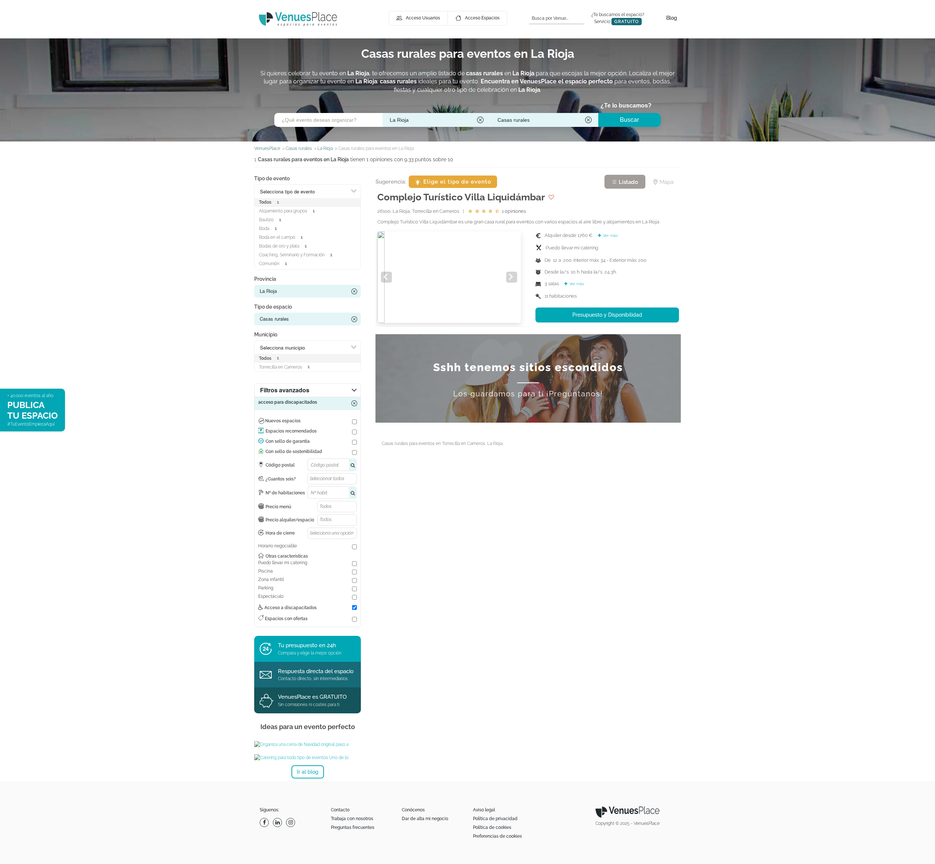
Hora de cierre (280, 533)
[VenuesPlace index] (298, 19)
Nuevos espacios (283, 420)
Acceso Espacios (482, 17)
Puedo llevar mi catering (282, 562)
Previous (386, 277)
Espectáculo (270, 596)
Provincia (265, 279)
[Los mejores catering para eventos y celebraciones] (307, 757)
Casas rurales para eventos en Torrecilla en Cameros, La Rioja (442, 443)
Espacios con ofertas (286, 618)
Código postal (280, 465)
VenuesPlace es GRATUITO (312, 697)
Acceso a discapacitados (290, 607)
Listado (627, 182)
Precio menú (278, 506)
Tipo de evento (272, 178)
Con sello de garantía (288, 441)
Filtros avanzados (284, 390)
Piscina (265, 571)
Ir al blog (307, 772)
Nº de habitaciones (285, 492)
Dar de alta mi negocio (425, 818)
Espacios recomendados (291, 431)
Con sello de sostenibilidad (294, 451)
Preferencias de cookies (497, 836)
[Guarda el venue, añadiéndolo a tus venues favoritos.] (551, 197)
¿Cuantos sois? (281, 479)
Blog (671, 18)
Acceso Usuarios (423, 17)
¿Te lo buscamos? (626, 105)
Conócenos (413, 809)
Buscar (629, 119)
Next (511, 277)
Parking (265, 588)
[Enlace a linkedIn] (278, 822)
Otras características (287, 556)
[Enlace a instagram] (291, 822)
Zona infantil (271, 579)
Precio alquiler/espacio (290, 519)
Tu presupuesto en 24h (307, 645)
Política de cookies (492, 827)
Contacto (340, 809)
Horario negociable (277, 545)
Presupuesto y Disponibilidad (607, 315)
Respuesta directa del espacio (316, 671)
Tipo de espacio (273, 307)
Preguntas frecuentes (352, 827)
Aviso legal (484, 809)
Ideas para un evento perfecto (307, 727)
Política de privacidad (495, 818)
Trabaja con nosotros (352, 818)
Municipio (265, 334)
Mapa (665, 182)
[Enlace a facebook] (265, 822)
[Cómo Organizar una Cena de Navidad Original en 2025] (307, 744)
